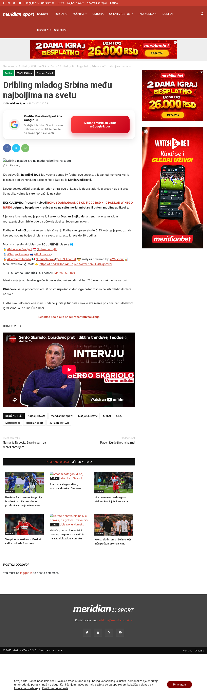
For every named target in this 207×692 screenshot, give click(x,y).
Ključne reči (13, 416)
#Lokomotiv (43, 254)
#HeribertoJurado (19, 259)
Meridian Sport (16, 103)
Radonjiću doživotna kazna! (117, 442)
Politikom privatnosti (55, 688)
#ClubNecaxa (46, 259)
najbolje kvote (36, 416)
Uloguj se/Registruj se (52, 30)
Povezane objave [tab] (58, 461)
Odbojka (98, 14)
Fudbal (59, 14)
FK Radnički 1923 (59, 423)
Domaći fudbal (45, 73)
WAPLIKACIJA (24, 73)
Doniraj (168, 14)
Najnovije (43, 14)
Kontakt (187, 650)
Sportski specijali (97, 2)
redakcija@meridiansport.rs (114, 620)
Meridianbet (12, 423)
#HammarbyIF (47, 249)
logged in (26, 572)
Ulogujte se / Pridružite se (39, 2)
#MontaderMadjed (19, 249)
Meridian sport (34, 423)
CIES (119, 416)
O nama (199, 650)
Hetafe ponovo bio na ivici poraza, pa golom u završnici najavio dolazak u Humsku (67, 534)
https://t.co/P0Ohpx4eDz (56, 264)
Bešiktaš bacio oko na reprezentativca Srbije (68, 317)
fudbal (107, 416)
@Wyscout (117, 259)
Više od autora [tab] (82, 461)
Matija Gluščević (87, 416)
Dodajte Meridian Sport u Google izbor (100, 124)
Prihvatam (179, 684)
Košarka (78, 14)
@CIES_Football (66, 259)
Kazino (114, 2)
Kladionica (147, 14)
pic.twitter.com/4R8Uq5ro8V (93, 264)
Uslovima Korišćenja (27, 688)
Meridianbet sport (62, 416)
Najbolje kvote (75, 2)
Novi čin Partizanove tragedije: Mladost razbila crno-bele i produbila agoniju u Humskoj (24, 501)
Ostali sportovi (120, 14)
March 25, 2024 (64, 273)
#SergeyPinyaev (18, 254)
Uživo (61, 2)
